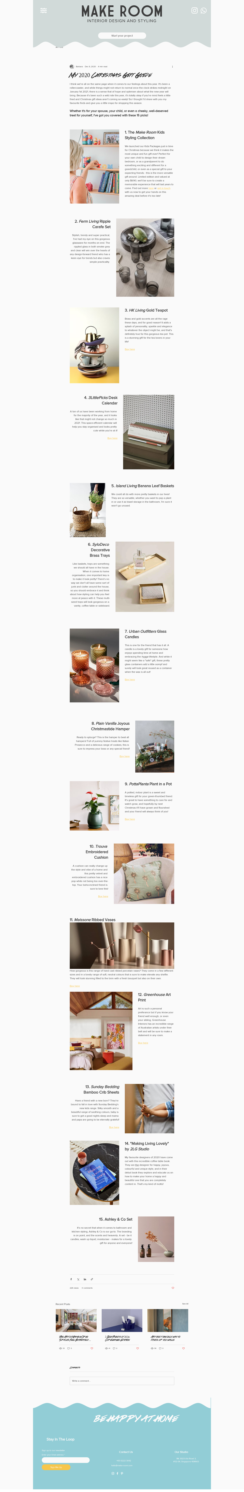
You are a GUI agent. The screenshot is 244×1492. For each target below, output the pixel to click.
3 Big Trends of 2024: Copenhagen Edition (117, 1338)
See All (185, 1304)
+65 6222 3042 (123, 1460)
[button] (43, 10)
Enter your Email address (53, 1455)
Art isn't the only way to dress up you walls (165, 1338)
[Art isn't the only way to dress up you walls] (167, 1320)
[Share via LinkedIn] (85, 1279)
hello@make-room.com (121, 1465)
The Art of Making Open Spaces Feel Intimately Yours (74, 1338)
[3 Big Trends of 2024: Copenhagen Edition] (122, 1320)
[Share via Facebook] (71, 1279)
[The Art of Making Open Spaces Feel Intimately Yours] (76, 1320)
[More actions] (172, 66)
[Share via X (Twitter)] (78, 1279)
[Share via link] (92, 1279)
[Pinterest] (122, 1473)
